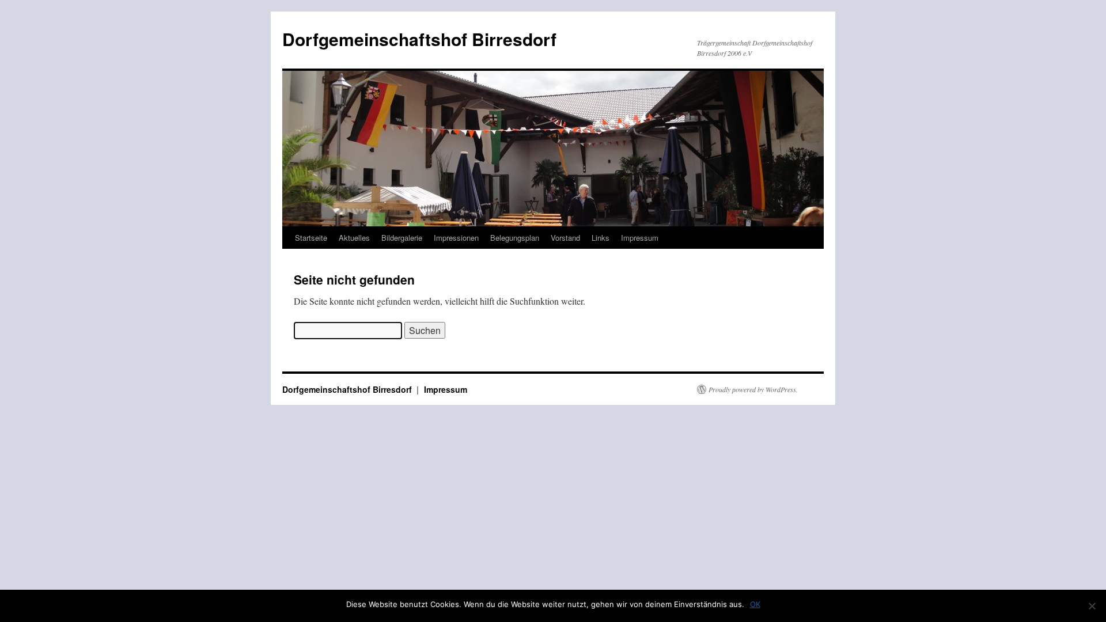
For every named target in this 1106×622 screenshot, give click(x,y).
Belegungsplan (514, 237)
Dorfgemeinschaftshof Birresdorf (419, 38)
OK (755, 604)
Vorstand (565, 237)
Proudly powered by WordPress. (753, 389)
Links (600, 237)
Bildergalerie (401, 237)
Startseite (311, 237)
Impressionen (456, 237)
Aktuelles (354, 237)
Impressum (639, 237)
